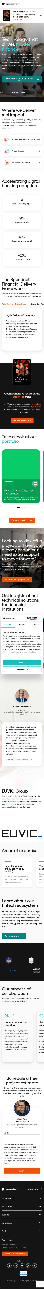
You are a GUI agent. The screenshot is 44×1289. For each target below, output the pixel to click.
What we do (8, 1198)
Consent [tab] (8, 624)
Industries (7, 1206)
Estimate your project (15, 580)
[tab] (18, 507)
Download (17, 20)
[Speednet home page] (10, 4)
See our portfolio (20, 520)
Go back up (32, 1189)
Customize (20, 669)
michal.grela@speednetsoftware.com (22, 1124)
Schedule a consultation (15, 1254)
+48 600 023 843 (22, 1127)
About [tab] (36, 624)
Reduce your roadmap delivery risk (20, 79)
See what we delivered (17, 760)
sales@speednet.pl (9, 1244)
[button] (14, 304)
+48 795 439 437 (20, 1248)
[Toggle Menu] (39, 4)
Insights (6, 1214)
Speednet (7, 1222)
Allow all (22, 662)
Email (6, 1133)
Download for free (22, 421)
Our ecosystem (12, 936)
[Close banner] (42, 618)
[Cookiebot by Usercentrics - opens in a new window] (28, 618)
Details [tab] (22, 624)
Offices (5, 1231)
